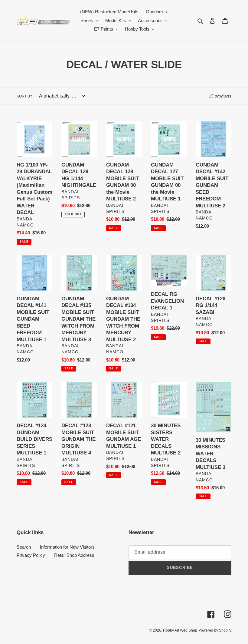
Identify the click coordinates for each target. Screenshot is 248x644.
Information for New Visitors (67, 547)
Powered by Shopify (214, 630)
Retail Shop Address (74, 555)
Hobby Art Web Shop (180, 630)
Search (24, 547)
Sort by (24, 96)
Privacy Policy (31, 555)
